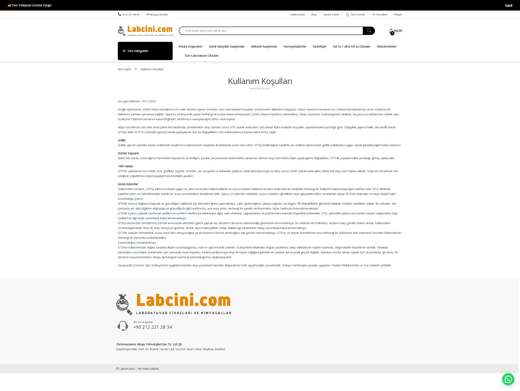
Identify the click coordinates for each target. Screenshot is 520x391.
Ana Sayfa (124, 69)
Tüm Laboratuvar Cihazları (201, 55)
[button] (508, 379)
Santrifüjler (319, 46)
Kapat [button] (508, 5)
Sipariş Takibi (331, 14)
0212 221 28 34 (130, 14)
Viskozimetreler (386, 46)
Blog (313, 14)
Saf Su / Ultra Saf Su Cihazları (351, 46)
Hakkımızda (297, 14)
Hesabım (381, 14)
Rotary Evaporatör (191, 46)
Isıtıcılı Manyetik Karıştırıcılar (226, 46)
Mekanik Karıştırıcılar (264, 46)
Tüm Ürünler (357, 14)
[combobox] (271, 31)
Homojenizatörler (295, 46)
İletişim (398, 14)
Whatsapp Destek (157, 14)
